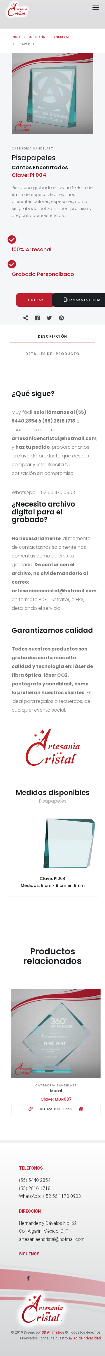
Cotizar (35, 299)
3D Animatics (53, 1332)
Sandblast (60, 37)
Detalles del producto (52, 353)
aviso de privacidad (85, 1338)
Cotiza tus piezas (52, 1108)
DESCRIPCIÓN (52, 336)
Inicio (16, 37)
